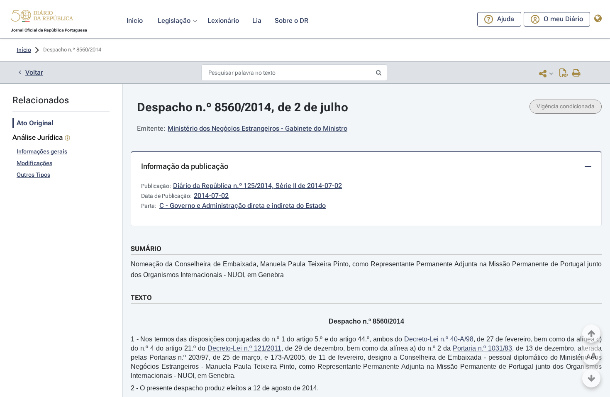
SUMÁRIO (146, 249)
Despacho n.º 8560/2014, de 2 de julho (242, 107)
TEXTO (141, 298)
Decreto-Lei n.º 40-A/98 (438, 339)
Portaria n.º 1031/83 (482, 348)
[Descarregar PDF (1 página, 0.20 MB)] (563, 73)
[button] (42, 17)
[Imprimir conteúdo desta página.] (576, 73)
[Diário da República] (42, 17)
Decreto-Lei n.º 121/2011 (244, 348)
